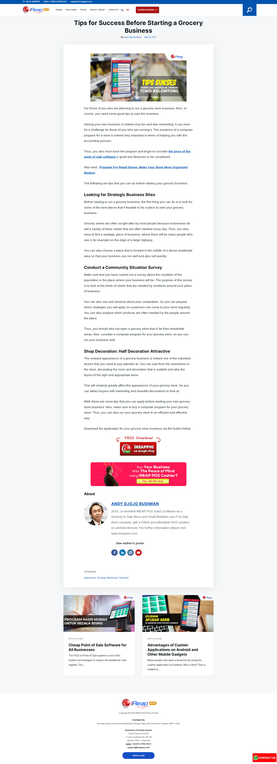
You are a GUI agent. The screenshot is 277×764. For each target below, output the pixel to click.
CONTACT (113, 9)
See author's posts (130, 543)
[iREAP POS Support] (264, 761)
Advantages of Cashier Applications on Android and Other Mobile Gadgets (172, 650)
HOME (59, 9)
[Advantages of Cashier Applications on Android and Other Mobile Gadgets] (178, 613)
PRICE (83, 9)
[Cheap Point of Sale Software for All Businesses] (99, 613)
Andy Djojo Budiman (133, 37)
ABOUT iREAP (97, 9)
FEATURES (71, 9)
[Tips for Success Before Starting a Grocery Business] (138, 474)
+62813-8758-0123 (141, 744)
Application (90, 577)
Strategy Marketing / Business (113, 577)
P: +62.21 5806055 (31, 1)
